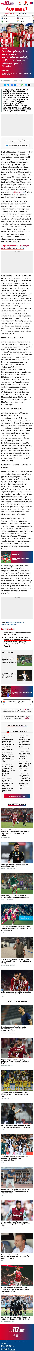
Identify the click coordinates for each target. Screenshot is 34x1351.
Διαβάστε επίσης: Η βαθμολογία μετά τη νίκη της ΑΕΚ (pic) (15, 246)
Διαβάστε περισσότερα (17, 796)
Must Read (24, 731)
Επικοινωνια (5, 1348)
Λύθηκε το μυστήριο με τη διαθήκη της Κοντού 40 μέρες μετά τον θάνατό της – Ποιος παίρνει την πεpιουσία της (8, 743)
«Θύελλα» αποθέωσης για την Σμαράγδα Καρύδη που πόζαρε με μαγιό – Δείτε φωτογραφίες (25, 743)
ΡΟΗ (8, 731)
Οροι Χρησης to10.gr (7, 1346)
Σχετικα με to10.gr (7, 1345)
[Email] (29, 85)
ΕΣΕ (7, 622)
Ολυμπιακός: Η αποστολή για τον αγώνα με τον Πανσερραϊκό (16, 73)
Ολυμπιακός (19, 192)
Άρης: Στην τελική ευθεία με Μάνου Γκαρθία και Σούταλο (25, 755)
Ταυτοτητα (4, 1343)
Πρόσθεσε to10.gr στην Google (18, 145)
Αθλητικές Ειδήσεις (24, 716)
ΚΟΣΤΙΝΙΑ (13, 622)
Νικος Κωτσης (5, 81)
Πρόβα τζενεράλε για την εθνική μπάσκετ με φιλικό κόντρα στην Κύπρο (25, 766)
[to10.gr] (7, 3)
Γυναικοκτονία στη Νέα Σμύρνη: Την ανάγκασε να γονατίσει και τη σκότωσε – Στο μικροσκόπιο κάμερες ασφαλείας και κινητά (24, 782)
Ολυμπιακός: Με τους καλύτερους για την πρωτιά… (17, 633)
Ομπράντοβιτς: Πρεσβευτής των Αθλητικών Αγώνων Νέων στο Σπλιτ (8, 758)
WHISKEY (12, 1349)
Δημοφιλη (14, 731)
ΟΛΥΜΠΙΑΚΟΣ (6, 624)
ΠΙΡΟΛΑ (13, 624)
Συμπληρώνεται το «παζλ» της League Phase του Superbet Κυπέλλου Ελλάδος (8, 771)
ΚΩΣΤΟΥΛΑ (20, 622)
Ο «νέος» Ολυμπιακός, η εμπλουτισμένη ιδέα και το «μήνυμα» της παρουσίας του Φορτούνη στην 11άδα (7, 786)
